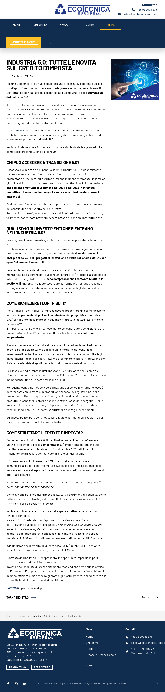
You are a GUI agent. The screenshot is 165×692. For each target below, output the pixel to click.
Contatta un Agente (23, 42)
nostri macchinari (19, 130)
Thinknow (121, 683)
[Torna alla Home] (82, 9)
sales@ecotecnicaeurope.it (141, 14)
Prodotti (66, 24)
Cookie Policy (42, 667)
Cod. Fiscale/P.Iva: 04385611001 (26, 648)
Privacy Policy (17, 667)
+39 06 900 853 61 (148, 9)
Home (16, 24)
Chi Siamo (40, 24)
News (111, 24)
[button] (49, 42)
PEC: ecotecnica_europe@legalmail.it (30, 652)
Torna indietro (17, 597)
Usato (89, 24)
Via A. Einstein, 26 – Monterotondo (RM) (31, 644)
